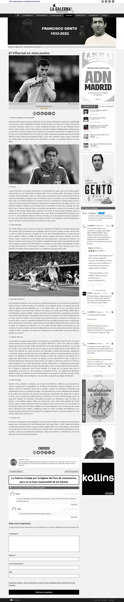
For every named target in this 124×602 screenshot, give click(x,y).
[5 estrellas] (47, 108)
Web (10, 572)
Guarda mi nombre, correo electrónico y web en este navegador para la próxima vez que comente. (42, 584)
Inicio (11, 47)
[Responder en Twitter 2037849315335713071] (88, 371)
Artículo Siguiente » (71, 471)
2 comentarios (75, 104)
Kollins (89, 293)
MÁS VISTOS (90, 106)
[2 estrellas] (42, 108)
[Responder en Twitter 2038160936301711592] (88, 306)
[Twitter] (38, 113)
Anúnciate (111, 600)
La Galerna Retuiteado (99, 290)
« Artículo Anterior (15, 471)
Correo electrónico (16, 564)
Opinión (19, 47)
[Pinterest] (46, 113)
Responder (74, 504)
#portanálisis (92, 319)
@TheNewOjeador (93, 296)
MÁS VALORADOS (107, 106)
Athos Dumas (87, 149)
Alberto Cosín (21, 104)
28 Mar (107, 343)
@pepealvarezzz (106, 296)
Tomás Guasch (94, 114)
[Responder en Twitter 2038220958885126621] (88, 285)
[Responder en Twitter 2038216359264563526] (88, 337)
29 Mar (107, 225)
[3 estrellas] (44, 108)
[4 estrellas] (45, 108)
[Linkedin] (42, 113)
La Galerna (87, 140)
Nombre (12, 555)
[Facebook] (34, 113)
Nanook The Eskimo (95, 122)
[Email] (53, 113)
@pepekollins (97, 293)
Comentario (14, 534)
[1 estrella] (41, 108)
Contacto (104, 600)
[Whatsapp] (49, 113)
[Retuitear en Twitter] (92, 290)
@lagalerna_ (99, 225)
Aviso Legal (97, 600)
